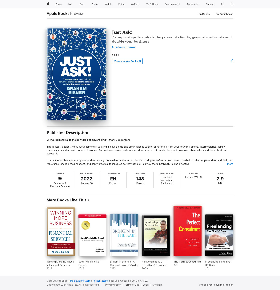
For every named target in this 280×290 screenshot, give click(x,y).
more (230, 163)
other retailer (101, 280)
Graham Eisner (123, 47)
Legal (146, 285)
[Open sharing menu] (232, 61)
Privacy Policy (113, 285)
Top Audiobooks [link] (223, 14)
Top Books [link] (203, 14)
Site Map (157, 285)
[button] (223, 4)
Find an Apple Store (80, 280)
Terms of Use (131, 285)
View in (126, 61)
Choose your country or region (216, 285)
